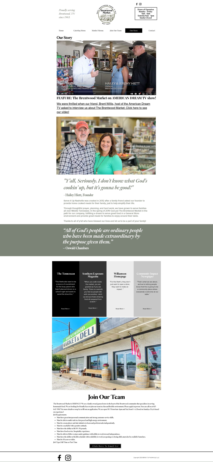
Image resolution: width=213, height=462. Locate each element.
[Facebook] (136, 4)
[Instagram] (140, 4)
